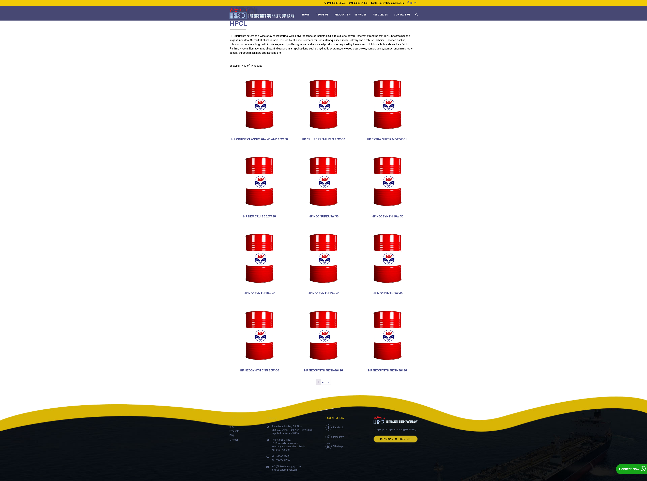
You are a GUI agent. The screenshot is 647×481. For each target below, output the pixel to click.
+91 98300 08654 (335, 3)
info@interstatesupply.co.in (388, 3)
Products (341, 14)
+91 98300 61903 (358, 3)
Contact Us (402, 14)
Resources (380, 14)
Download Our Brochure (395, 439)
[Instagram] (411, 3)
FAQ (231, 435)
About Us (322, 14)
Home (306, 14)
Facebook (338, 427)
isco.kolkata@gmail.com (285, 469)
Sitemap (234, 439)
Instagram (338, 437)
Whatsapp (338, 446)
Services (360, 14)
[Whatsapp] (415, 3)
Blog (231, 426)
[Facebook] (408, 3)
